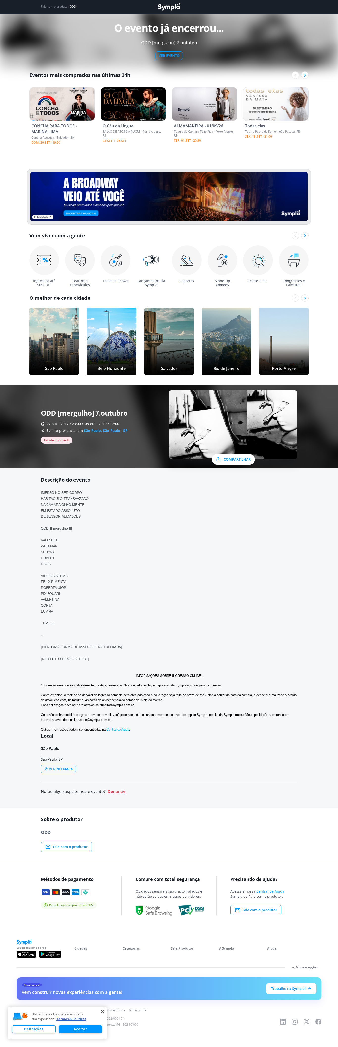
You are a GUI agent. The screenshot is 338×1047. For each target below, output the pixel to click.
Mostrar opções (307, 967)
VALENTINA (50, 599)
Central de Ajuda (117, 729)
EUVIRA (47, 611)
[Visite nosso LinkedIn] (283, 1022)
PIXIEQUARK (51, 594)
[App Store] (26, 954)
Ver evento (169, 55)
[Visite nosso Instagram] (295, 1022)
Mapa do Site (138, 1010)
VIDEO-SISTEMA (54, 576)
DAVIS (45, 564)
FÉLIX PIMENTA (53, 582)
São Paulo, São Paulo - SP (106, 430)
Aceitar (80, 1029)
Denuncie (116, 791)
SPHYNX (47, 552)
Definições (33, 1029)
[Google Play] (50, 954)
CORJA (46, 605)
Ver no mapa (61, 769)
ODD (73, 6)
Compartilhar (237, 459)
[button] (20, 1017)
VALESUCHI (50, 540)
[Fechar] (102, 1011)
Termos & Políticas (71, 1019)
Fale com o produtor (70, 846)
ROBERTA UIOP (53, 588)
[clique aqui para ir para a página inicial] (169, 7)
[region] (57, 1023)
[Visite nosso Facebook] (318, 1022)
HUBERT (48, 558)
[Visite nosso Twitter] (307, 1022)
